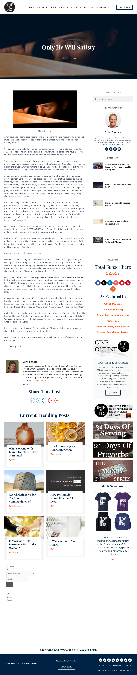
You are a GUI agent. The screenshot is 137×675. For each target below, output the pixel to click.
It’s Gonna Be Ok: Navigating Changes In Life (118, 222)
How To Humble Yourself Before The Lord (62, 498)
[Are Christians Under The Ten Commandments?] (24, 481)
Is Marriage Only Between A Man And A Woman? (22, 544)
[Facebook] (24, 384)
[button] (124, 7)
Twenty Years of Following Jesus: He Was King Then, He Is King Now (118, 167)
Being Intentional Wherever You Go (117, 204)
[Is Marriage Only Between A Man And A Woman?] (24, 527)
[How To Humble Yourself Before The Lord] (65, 481)
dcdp (49, 131)
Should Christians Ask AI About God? (118, 185)
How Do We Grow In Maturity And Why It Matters (118, 240)
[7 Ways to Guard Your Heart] (65, 528)
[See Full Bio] (45, 380)
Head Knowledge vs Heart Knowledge (62, 447)
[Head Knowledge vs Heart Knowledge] (65, 433)
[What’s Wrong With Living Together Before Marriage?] (24, 434)
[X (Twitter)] (27, 384)
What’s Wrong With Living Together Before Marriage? (23, 452)
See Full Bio (38, 380)
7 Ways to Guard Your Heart (63, 542)
